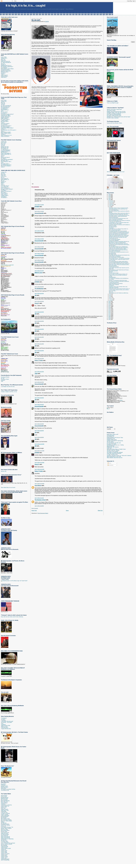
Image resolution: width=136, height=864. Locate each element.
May (110, 295)
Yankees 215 (3, 141)
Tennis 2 (2, 74)
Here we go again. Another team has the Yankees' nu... (119, 263)
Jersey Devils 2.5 (4, 186)
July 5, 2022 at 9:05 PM (39, 329)
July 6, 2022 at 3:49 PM (39, 505)
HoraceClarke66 (39, 213)
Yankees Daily (4, 851)
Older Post (100, 510)
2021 (109, 301)
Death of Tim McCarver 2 (6, 191)
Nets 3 (2, 156)
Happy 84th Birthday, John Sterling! (115, 283)
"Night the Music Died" (5, 725)
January (110, 300)
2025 (109, 195)
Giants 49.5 (3, 60)
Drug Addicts (3, 783)
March (110, 297)
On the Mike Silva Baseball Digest (114, 114)
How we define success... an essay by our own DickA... (119, 258)
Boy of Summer (4, 799)
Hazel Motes (38, 485)
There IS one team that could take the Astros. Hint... (118, 218)
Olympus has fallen (112, 225)
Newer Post (34, 510)
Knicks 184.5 (3, 100)
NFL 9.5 (2, 180)
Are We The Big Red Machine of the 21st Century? (118, 262)
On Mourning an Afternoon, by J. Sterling (115, 444)
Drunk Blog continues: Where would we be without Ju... (119, 213)
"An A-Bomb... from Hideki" (6, 722)
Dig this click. (4, 471)
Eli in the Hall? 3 (4, 112)
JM (35, 295)
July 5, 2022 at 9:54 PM (39, 430)
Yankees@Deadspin (5, 858)
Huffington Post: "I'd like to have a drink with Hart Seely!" (118, 116)
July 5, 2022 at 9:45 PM (39, 397)
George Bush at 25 (111, 438)
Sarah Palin (109, 448)
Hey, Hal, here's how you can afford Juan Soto (118, 237)
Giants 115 (3, 175)
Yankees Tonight (4, 856)
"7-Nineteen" (3, 720)
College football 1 (4, 120)
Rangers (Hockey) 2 (5, 117)
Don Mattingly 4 (4, 108)
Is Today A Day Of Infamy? (114, 282)
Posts (110, 463)
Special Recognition (113, 265)
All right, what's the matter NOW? (115, 223)
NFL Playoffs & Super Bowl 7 (7, 66)
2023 (109, 198)
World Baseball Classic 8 (6, 65)
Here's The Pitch (112, 260)
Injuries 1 (3, 166)
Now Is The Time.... (112, 290)
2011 (109, 314)
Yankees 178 (3, 101)
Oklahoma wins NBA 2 (5, 115)
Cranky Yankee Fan (5, 806)
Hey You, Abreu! (110, 441)
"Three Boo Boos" (4, 727)
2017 (109, 306)
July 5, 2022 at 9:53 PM (39, 423)
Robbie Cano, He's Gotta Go (113, 447)
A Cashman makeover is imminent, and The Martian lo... (119, 224)
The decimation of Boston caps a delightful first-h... (118, 246)
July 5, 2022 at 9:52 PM (39, 404)
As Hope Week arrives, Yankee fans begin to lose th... (119, 259)
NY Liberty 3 (3, 158)
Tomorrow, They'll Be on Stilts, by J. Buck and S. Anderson (119, 455)
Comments (111, 465)
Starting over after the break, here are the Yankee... (118, 236)
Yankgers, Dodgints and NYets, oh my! (9, 391)
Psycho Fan (3, 826)
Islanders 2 (3, 73)
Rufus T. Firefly (39, 360)
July (110, 206)
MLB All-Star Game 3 (5, 157)
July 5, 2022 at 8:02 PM (39, 270)
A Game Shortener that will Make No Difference (118, 275)
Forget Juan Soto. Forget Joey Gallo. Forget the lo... (119, 247)
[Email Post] (32, 183)
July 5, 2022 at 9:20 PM (39, 350)
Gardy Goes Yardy (5, 810)
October (110, 203)
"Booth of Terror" (4, 726)
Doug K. (37, 303)
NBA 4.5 (2, 182)
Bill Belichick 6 (4, 152)
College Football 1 (4, 195)
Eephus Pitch (4, 807)
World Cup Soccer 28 (5, 61)
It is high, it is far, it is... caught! (25, 5)
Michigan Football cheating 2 (7, 189)
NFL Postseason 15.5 (5, 106)
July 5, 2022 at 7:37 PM (39, 238)
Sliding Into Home (4, 833)
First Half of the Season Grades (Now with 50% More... (119, 244)
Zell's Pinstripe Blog (5, 860)
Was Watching (4, 845)
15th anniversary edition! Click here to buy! (115, 171)
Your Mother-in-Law (5, 790)
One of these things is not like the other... (116, 257)
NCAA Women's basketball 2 (7, 159)
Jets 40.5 (3, 104)
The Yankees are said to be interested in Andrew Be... (119, 281)
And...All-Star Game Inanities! (114, 239)
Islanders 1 (3, 128)
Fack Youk (3, 808)
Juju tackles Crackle (111, 110)
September (111, 204)
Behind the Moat (4, 798)
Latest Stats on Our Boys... (114, 287)
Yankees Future (4, 854)
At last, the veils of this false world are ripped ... (118, 248)
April (110, 296)
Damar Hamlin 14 (4, 178)
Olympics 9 (3, 64)
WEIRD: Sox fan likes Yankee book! (114, 109)
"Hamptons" (3, 724)
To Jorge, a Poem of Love (112, 454)
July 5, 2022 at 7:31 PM (39, 230)
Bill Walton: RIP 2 (4, 160)
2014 (109, 310)
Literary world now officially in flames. (114, 123)
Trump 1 (2, 122)
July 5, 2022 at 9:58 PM (39, 437)
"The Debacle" (4, 718)
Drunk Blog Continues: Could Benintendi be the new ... (119, 215)
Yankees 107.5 (4, 58)
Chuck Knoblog (4, 802)
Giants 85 (3, 103)
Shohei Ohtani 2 (4, 193)
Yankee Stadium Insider (6, 848)
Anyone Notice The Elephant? (114, 256)
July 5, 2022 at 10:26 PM (39, 483)
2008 (109, 318)
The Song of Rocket (5, 377)
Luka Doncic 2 (4, 113)
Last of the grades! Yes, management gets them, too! (119, 232)
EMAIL (121, 400)
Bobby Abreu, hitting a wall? (112, 434)
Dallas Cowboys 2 (4, 118)
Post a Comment (35, 508)
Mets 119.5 (3, 174)
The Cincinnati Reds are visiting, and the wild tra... (118, 261)
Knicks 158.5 (3, 57)
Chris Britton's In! (110, 436)
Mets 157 (3, 102)
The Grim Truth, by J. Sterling (113, 450)
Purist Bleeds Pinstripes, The (7, 827)
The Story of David (5, 379)
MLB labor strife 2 (4, 71)
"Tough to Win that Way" (6, 728)
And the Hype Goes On (113, 238)
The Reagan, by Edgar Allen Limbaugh (115, 452)
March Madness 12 (5, 179)
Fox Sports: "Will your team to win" (114, 115)
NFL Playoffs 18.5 (4, 147)
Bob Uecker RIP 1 (4, 121)
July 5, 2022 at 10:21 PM (39, 469)
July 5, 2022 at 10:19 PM (39, 462)
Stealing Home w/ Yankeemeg (7, 838)
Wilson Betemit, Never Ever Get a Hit (114, 457)
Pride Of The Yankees (5, 825)
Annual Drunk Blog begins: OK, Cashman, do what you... (120, 220)
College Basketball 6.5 (5, 151)
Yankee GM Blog (4, 846)
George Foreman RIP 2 (5, 116)
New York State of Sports (6, 819)
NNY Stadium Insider (5, 818)
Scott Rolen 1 (4, 196)
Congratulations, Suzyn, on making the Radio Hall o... (119, 222)
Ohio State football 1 (5, 123)
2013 (109, 311)
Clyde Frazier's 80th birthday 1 (7, 127)
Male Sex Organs (4, 787)
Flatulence (3, 784)
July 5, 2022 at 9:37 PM (39, 382)
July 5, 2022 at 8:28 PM (39, 286)
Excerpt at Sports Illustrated (112, 117)
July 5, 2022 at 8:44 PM (39, 293)
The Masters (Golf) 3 (5, 69)
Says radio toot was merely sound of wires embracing (12, 616)
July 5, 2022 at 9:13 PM (39, 343)
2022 (109, 199)
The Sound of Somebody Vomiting (8, 789)
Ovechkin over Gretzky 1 (6, 125)
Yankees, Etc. (4, 857)
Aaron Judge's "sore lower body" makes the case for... (119, 267)
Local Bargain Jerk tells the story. (8, 386)
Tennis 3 (2, 184)
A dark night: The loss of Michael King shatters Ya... (118, 228)
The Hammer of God (40, 499)
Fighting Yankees (4, 809)
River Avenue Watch (5, 830)
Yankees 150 (3, 172)
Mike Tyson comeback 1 (6, 165)
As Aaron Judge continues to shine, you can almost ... (119, 289)
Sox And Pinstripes (5, 834)
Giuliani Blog (3, 811)
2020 (109, 302)
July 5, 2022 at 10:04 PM (39, 444)
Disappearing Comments (114, 266)
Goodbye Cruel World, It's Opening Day (115, 440)
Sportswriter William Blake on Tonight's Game (116, 449)
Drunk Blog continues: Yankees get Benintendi (118, 216)
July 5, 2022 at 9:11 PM (39, 337)
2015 (109, 309)
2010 (109, 315)
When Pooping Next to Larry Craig (114, 456)
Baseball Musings (4, 797)
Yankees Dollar (4, 852)
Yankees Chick (4, 850)
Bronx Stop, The (4, 801)
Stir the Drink (3, 839)
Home (67, 510)
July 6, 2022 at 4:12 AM (39, 497)
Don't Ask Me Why (112, 253)
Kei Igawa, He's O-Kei (111, 443)
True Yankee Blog (4, 842)
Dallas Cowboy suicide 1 (6, 133)
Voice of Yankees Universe (6, 844)
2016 (109, 307)
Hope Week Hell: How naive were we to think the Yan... (119, 255)
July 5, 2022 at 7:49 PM (39, 260)
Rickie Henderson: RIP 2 (6, 161)
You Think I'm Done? (113, 226)
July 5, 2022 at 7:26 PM (39, 211)
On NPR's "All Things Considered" (114, 113)
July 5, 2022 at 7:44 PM (39, 246)
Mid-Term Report (112, 245)
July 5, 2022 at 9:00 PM (39, 311)
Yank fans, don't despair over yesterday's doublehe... (119, 233)
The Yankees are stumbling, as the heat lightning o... (119, 278)
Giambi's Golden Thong (111, 439)
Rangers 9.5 (3, 181)
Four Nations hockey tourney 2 (7, 114)
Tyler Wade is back (112, 254)
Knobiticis (3, 380)
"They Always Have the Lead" (7, 721)
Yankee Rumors (4, 847)
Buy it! (108, 189)
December (111, 200)
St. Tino (2, 378)
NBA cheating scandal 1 (6, 132)
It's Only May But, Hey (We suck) (114, 442)
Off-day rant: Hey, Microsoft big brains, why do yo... (118, 243)
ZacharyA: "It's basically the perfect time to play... (118, 280)
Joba (2, 381)
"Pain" (2, 723)
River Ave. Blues (4, 829)
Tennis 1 (2, 131)
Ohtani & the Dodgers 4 (6, 153)
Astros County (4, 796)
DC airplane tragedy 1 (5, 126)
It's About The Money (5, 813)
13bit (36, 373)
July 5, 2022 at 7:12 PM (39, 204)
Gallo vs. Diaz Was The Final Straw (115, 219)
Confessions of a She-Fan (6, 805)
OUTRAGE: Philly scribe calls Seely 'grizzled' (116, 112)
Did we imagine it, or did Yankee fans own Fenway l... (119, 269)
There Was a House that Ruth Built (114, 453)
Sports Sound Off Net (5, 836)
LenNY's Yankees (4, 814)
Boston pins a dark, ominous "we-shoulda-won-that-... (119, 264)
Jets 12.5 (3, 63)
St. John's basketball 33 (6, 105)
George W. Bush (4, 786)
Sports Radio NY (4, 835)
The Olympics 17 (4, 148)
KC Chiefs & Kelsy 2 (5, 119)
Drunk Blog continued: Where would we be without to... (119, 211)
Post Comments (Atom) (43, 513)
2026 (109, 194)
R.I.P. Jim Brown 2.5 (5, 188)
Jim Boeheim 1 (4, 197)
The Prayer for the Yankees (112, 451)
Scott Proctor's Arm (5, 832)
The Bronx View (4, 840)
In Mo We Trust (4, 812)
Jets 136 (3, 173)
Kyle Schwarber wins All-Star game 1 (8, 130)
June (110, 294)
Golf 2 (2, 162)
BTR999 (37, 206)
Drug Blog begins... (112, 277)
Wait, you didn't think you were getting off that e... (118, 234)
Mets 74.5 (3, 59)
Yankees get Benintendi (113, 217)
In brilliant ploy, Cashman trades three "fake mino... (118, 214)
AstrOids (110, 276)
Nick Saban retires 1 (5, 163)
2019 (109, 303)
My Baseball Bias (4, 816)
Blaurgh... (111, 212)
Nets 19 (2, 177)
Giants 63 (3, 144)
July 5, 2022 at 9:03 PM (39, 321)
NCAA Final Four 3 (5, 109)
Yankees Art (3, 849)
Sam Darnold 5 (4, 67)
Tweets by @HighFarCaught (112, 102)
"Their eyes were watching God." (115, 221)
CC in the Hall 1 (4, 124)
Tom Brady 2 (3, 190)
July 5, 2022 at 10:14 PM (39, 450)
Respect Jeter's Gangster (6, 828)
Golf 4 (2, 183)
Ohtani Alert (111, 268)
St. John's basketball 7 (5, 150)
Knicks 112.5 (3, 176)
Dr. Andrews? (111, 285)
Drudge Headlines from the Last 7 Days (115, 437)
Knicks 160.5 (3, 142)
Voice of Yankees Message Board (8, 843)
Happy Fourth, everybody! (114, 284)
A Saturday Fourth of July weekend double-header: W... (119, 288)
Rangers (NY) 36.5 (5, 146)
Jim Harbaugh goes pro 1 (6, 164)
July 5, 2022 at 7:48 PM (39, 253)
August (110, 205)
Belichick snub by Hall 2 (6, 70)
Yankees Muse (4, 855)
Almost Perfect (4, 795)
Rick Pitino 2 (3, 192)
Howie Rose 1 (4, 77)
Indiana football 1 (4, 76)
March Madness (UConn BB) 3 (7, 68)
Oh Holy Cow (3, 822)
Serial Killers (3, 788)
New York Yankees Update (6, 820)
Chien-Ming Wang (110, 435)
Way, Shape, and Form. (113, 270)
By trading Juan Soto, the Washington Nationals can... (119, 241)
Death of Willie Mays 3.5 (6, 154)
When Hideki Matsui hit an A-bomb (8, 487)
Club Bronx (3, 803)
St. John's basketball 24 (6, 62)
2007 (109, 319)
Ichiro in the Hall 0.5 (5, 136)
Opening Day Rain (110, 446)
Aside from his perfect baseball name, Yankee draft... (119, 235)
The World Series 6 (5, 107)
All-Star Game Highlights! (114, 240)
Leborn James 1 (4, 194)
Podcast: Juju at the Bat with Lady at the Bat (116, 111)
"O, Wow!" (3, 719)
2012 (109, 312)
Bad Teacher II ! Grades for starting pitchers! (117, 242)
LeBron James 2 (4, 75)
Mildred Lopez (38, 272)
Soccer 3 (3, 155)
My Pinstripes (4, 817)
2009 (109, 316)
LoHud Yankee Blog (5, 815)
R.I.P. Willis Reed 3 (5, 185)
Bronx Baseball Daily (5, 800)
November (111, 202)
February (111, 298)
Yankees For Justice (5, 853)
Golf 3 (2, 110)
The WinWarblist (39, 288)
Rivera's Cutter (4, 831)
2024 (109, 197)
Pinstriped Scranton (5, 824)
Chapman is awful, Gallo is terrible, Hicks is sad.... (118, 286)
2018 (109, 305)
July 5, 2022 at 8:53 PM (39, 301)
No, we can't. (36, 20)
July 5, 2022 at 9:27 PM (39, 358)
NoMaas (2, 821)
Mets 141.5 (3, 143)
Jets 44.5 (3, 145)
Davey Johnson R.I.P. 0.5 (6, 135)
